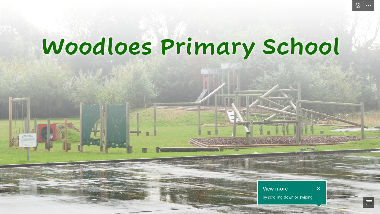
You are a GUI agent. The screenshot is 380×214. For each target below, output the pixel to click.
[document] (190, 107)
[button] (357, 5)
